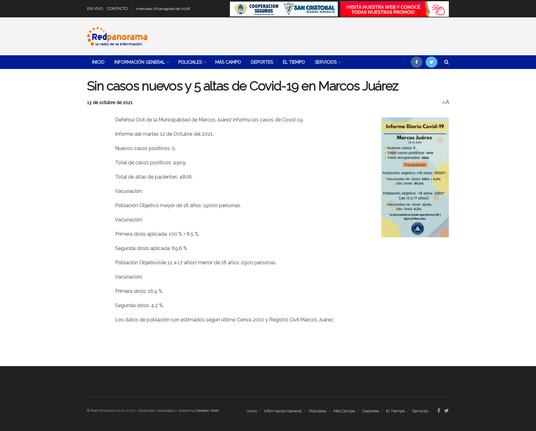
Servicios (326, 62)
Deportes (262, 62)
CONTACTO (117, 8)
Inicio (98, 62)
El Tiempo (294, 62)
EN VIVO (95, 8)
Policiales (190, 62)
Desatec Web (207, 410)
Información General (139, 62)
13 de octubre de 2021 (109, 102)
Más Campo (228, 62)
